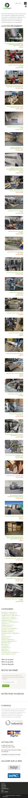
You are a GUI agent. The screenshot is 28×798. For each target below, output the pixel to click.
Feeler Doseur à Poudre (16, 191)
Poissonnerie (4, 646)
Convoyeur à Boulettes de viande (15, 333)
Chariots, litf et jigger (7, 617)
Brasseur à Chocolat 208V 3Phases (15, 232)
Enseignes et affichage (7, 630)
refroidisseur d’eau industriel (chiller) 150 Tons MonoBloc (14, 86)
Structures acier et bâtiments (9, 652)
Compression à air (6, 620)
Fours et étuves (5, 636)
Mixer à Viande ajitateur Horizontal (16, 414)
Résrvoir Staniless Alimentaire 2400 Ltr (14, 517)
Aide (2, 790)
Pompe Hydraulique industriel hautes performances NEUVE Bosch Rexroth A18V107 (14, 538)
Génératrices (4, 638)
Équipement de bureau (7, 631)
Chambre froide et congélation (9, 615)
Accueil (3, 784)
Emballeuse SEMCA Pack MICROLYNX (16, 293)
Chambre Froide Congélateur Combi (15, 127)
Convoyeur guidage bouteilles (14, 353)
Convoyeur (4, 623)
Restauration (4, 650)
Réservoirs (4, 649)
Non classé (4, 644)
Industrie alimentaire (7, 639)
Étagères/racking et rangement (9, 633)
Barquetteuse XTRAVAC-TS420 (15, 313)
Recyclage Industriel (10, 795)
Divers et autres (5, 626)
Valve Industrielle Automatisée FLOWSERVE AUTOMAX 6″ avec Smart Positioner (14, 44)
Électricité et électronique (8, 628)
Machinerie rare (5, 642)
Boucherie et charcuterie (8, 612)
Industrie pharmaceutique (8, 641)
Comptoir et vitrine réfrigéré (9, 622)
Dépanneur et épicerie (7, 625)
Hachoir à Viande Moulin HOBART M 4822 (14, 599)
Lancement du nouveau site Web (10, 754)
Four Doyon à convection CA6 (15, 272)
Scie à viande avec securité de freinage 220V (14, 579)
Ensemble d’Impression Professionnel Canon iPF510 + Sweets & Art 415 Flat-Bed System (14, 169)
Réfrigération (5, 647)
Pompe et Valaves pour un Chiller (15, 65)
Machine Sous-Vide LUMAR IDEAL (14, 558)
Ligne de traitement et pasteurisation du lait (16, 148)
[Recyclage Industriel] (7, 5)
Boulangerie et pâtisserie (8, 614)
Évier (2, 634)
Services (3, 787)
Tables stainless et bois (7, 654)
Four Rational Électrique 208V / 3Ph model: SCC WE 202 (14, 435)
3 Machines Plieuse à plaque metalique (15, 252)
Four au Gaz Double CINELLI (15, 394)
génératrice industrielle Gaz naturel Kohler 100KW (14, 107)
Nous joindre (4, 791)
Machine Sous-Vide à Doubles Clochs (15, 374)
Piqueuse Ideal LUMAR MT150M (14, 475)
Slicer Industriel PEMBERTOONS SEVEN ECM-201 (14, 455)
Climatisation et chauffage (8, 618)
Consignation (4, 788)
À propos (3, 785)
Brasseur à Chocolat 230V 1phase (15, 211)
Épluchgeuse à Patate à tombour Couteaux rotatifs (15, 496)
